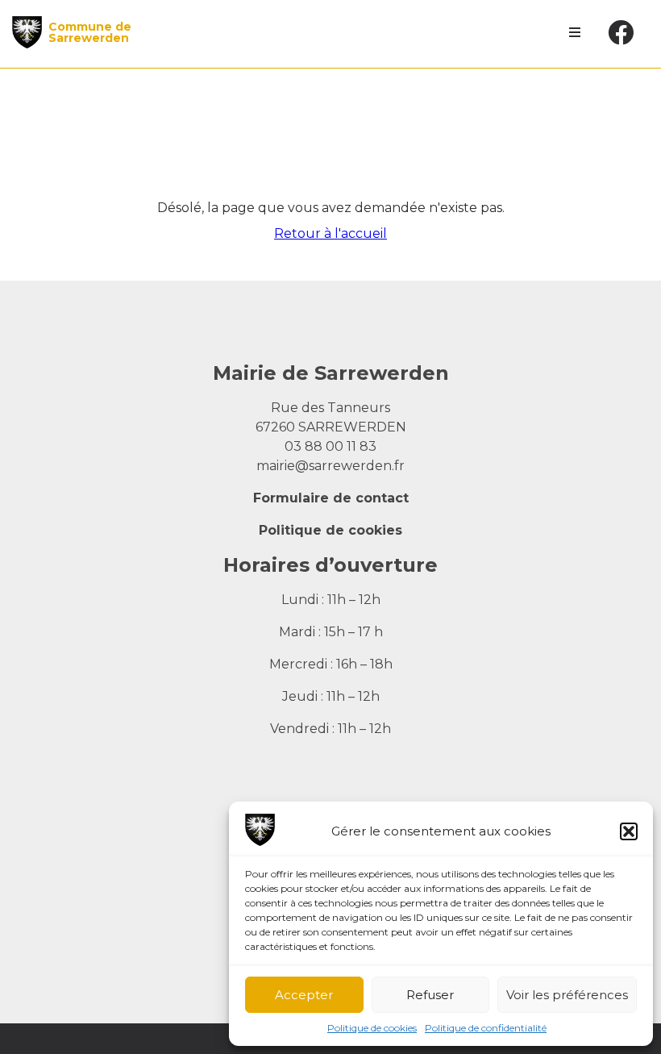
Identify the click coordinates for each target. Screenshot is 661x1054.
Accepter (304, 994)
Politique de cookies (372, 1028)
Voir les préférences (567, 994)
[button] (629, 831)
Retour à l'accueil (330, 233)
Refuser (430, 994)
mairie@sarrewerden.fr (330, 465)
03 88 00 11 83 (330, 446)
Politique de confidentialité (486, 1028)
